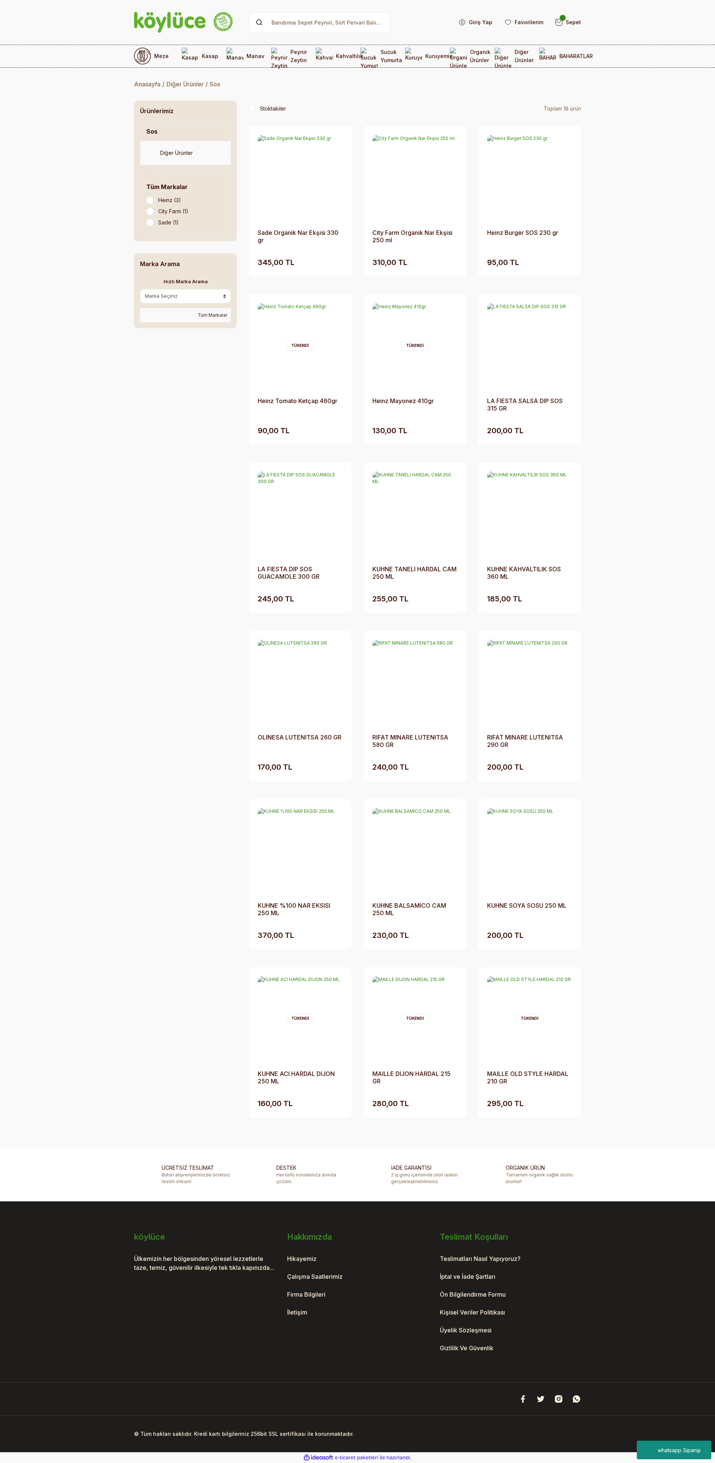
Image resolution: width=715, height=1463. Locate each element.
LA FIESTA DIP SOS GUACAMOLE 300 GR (289, 572)
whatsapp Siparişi (679, 1450)
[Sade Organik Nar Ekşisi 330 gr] (300, 177)
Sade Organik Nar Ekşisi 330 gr (298, 236)
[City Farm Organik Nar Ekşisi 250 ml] (414, 177)
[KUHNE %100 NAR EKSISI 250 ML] (300, 850)
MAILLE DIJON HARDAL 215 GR (411, 1077)
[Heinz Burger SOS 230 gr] (529, 177)
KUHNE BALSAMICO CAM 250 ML (409, 909)
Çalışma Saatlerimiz (315, 1276)
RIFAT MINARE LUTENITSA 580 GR (410, 741)
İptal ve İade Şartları (467, 1276)
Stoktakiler (273, 108)
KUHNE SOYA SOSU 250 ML (526, 905)
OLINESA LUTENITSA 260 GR (299, 737)
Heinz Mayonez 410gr (403, 401)
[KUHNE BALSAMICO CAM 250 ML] (414, 850)
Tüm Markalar (212, 315)
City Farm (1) (173, 211)
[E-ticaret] (356, 1457)
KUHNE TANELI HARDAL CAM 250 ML (414, 572)
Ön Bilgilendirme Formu (473, 1294)
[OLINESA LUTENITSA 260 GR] (300, 682)
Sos (215, 84)
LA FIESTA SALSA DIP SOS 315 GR (525, 404)
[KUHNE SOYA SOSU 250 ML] (529, 850)
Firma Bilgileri (306, 1294)
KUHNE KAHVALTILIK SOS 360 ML (524, 572)
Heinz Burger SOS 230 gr (522, 232)
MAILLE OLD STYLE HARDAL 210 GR (527, 1077)
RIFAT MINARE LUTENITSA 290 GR (525, 741)
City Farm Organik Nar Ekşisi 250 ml (412, 236)
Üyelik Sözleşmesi (466, 1330)
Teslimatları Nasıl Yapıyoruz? (480, 1258)
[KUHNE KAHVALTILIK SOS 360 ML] (529, 514)
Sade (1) (168, 222)
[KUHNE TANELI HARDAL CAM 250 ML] (414, 514)
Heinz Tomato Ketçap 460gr (297, 401)
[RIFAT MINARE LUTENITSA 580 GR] (414, 682)
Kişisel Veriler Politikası (472, 1312)
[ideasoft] (318, 1457)
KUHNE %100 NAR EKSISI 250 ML (294, 909)
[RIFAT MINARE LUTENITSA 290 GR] (529, 682)
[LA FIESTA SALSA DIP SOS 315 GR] (529, 345)
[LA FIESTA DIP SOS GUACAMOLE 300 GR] (300, 514)
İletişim (297, 1312)
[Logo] (183, 22)
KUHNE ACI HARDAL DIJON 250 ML (296, 1077)
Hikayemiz (302, 1258)
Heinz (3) (169, 200)
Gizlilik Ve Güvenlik (466, 1348)
